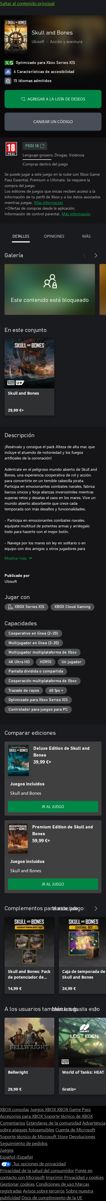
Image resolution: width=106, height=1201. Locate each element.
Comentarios (12, 1123)
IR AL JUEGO (53, 806)
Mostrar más (16, 558)
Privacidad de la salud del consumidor (37, 1170)
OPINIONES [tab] (54, 236)
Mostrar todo (65, 908)
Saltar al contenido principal (27, 3)
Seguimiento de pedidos (23, 1143)
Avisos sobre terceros (44, 1191)
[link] (29, 377)
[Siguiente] (95, 255)
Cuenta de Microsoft (75, 1130)
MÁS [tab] (86, 236)
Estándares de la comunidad (53, 1123)
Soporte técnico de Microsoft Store (34, 1136)
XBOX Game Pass (74, 1109)
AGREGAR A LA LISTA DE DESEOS (56, 99)
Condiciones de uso (55, 1184)
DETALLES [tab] (20, 236)
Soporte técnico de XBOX (68, 1116)
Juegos (7, 1150)
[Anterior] (84, 255)
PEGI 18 (32, 146)
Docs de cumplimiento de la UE (51, 1197)
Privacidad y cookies (84, 1177)
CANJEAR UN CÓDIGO (53, 121)
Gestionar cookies (17, 1184)
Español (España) (16, 1157)
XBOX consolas (14, 1109)
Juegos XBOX (43, 1109)
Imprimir (54, 1177)
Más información (48, 202)
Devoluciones (82, 1136)
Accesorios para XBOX (22, 1116)
